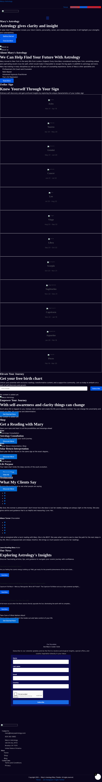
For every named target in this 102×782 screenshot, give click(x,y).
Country (16, 683)
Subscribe (96, 389)
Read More (7, 81)
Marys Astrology (6, 1)
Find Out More (8, 41)
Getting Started (8, 36)
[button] (47, 18)
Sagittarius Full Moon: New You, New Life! (14, 600)
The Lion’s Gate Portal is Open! (10, 566)
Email (15, 674)
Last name (16, 666)
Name (15, 658)
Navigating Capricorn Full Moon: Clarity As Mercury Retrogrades (22, 583)
